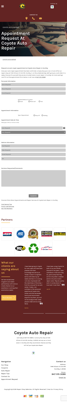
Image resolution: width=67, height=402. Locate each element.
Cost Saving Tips (6, 204)
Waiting (45, 115)
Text (42, 101)
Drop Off (37, 115)
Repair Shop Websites (24, 389)
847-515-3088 (40, 77)
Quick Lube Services (7, 206)
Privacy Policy (58, 389)
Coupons (4, 368)
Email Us (62, 377)
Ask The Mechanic (6, 208)
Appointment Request (9, 379)
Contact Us (5, 376)
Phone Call (33, 101)
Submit (33, 196)
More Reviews (7, 297)
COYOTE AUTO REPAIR (11, 27)
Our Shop (4, 365)
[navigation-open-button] (2, 6)
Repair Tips (5, 374)
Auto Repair (5, 371)
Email (21, 101)
